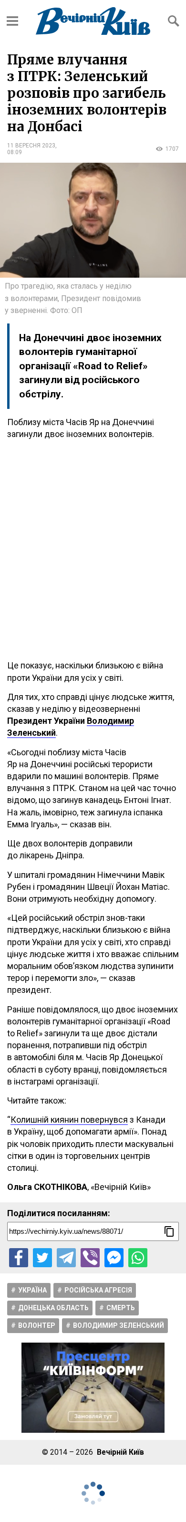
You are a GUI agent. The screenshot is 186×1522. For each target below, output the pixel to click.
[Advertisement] (93, 550)
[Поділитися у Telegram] (66, 1257)
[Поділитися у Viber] (90, 1257)
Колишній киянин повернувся (69, 1120)
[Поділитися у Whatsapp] (137, 1257)
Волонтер (36, 1325)
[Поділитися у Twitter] (42, 1257)
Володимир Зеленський (118, 1325)
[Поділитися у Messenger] (114, 1257)
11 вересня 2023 (31, 145)
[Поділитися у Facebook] (18, 1257)
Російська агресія (98, 1290)
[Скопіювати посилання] (169, 1231)
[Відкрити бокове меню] (12, 21)
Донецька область (53, 1308)
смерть (120, 1308)
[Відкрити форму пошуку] (173, 21)
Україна (32, 1290)
